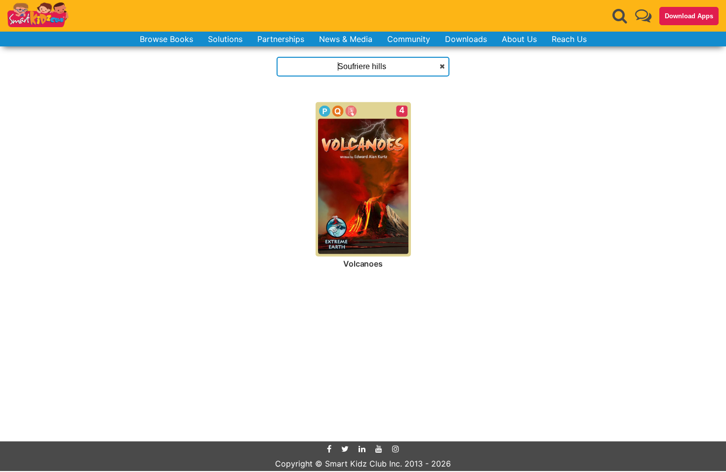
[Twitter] (345, 449)
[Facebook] (329, 449)
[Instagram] (396, 449)
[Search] (619, 16)
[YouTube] (379, 449)
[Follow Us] (643, 15)
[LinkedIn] (362, 449)
